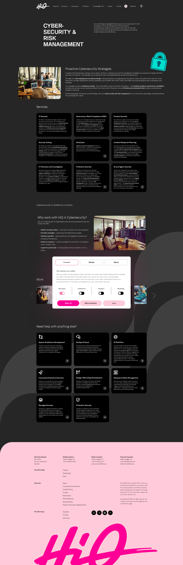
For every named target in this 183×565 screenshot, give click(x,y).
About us (56, 6)
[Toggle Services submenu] (68, 6)
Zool (64, 476)
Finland (65, 515)
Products (86, 6)
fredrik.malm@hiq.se (127, 464)
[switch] (81, 293)
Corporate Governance (71, 486)
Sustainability (68, 502)
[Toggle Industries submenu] (80, 6)
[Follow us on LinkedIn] (105, 513)
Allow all (68, 303)
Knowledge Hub (98, 6)
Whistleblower (68, 499)
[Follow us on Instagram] (94, 513)
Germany (66, 518)
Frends (65, 470)
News (65, 483)
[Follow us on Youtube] (110, 513)
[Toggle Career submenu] (114, 6)
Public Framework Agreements (74, 505)
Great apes (67, 473)
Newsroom (67, 495)
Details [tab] (91, 262)
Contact (119, 6)
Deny (114, 303)
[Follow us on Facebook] (99, 513)
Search (125, 6)
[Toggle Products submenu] (90, 6)
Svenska (133, 6)
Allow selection (91, 303)
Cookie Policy (68, 489)
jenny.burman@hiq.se (99, 464)
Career (110, 6)
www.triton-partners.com (128, 494)
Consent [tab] (66, 262)
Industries (74, 6)
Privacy (65, 492)
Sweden (66, 512)
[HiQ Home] (43, 6)
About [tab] (116, 262)
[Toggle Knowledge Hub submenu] (105, 6)
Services (64, 6)
